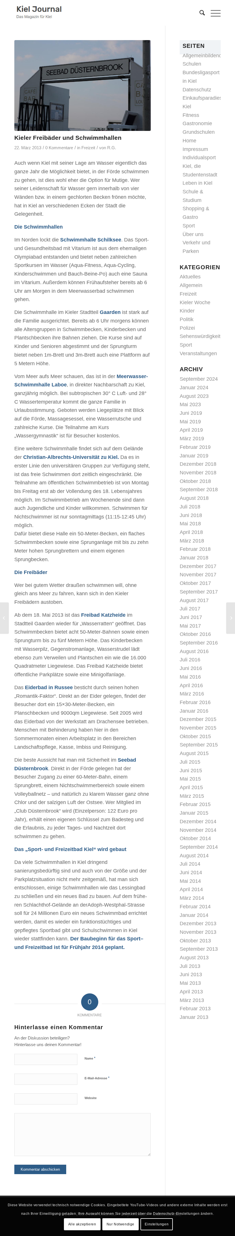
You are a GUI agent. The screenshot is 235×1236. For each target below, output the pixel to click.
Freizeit (88, 148)
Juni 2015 (191, 770)
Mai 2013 (190, 983)
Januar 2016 (194, 711)
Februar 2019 (195, 447)
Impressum (195, 149)
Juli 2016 (190, 660)
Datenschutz (197, 90)
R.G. (111, 148)
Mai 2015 (190, 779)
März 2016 (192, 694)
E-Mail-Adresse (97, 1078)
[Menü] (213, 13)
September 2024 (199, 379)
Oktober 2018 (195, 481)
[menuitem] (199, 13)
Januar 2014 (194, 915)
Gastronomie (197, 123)
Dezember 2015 (198, 719)
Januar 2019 (194, 456)
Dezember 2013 (198, 923)
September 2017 (199, 592)
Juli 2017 (190, 609)
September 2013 (199, 949)
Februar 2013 (195, 1008)
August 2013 (194, 957)
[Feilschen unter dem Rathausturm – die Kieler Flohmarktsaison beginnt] (230, 618)
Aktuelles (190, 277)
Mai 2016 (190, 677)
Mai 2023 (190, 404)
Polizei (187, 328)
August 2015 (194, 753)
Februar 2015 (195, 804)
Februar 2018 (195, 549)
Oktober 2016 (195, 634)
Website (91, 1098)
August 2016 (194, 651)
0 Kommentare (59, 148)
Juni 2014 (191, 872)
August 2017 (194, 600)
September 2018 (199, 489)
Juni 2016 (191, 668)
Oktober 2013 (195, 941)
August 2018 (194, 498)
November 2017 (198, 574)
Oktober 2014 (195, 838)
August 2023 (194, 396)
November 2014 (198, 830)
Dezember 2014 (198, 821)
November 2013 (198, 932)
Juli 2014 (190, 864)
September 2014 (199, 847)
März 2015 (192, 796)
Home (189, 141)
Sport (189, 226)
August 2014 (194, 855)
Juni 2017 (191, 617)
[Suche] (199, 13)
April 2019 (191, 430)
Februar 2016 (195, 702)
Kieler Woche (195, 302)
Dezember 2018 (198, 464)
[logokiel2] (40, 13)
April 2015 (191, 787)
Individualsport (199, 157)
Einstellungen (157, 1224)
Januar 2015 (194, 813)
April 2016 (191, 685)
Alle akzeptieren (82, 1224)
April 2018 (191, 532)
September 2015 (199, 745)
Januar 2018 (194, 558)
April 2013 (191, 992)
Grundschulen (199, 132)
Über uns (193, 234)
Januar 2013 (194, 1017)
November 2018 (198, 472)
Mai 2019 (190, 422)
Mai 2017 (190, 626)
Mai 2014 (190, 881)
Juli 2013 (190, 966)
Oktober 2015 (195, 736)
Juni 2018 (191, 515)
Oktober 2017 (195, 583)
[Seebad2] (82, 85)
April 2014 (191, 889)
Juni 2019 (191, 413)
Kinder (187, 311)
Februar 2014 (195, 906)
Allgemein (191, 285)
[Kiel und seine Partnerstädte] (4, 618)
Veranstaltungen (198, 353)
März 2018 (192, 541)
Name (90, 1058)
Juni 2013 (191, 974)
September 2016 (199, 643)
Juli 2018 (190, 507)
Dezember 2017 (198, 566)
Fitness (191, 115)
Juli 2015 (190, 762)
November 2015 (198, 728)
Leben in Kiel (197, 183)
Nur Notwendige (120, 1224)
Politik (186, 319)
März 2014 (192, 898)
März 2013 (192, 1000)
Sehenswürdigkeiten (203, 336)
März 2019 (192, 438)
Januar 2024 (194, 387)
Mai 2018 (190, 523)
